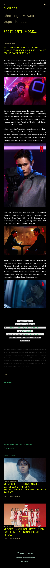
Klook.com (9, 447)
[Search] (44, 3)
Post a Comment (14, 496)
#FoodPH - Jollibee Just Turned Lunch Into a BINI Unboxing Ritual (24, 532)
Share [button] (5, 375)
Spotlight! (13, 32)
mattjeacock (31, 557)
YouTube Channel (33, 334)
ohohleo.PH (11, 8)
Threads (35, 328)
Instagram (23, 328)
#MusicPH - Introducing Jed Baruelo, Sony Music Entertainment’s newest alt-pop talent (25, 488)
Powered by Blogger (26, 553)
